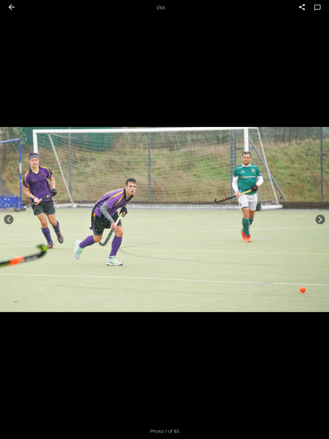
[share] (302, 7)
